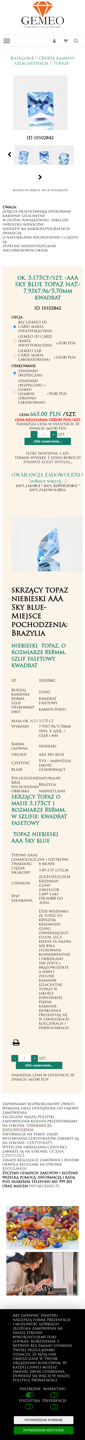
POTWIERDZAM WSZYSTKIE (43, 1430)
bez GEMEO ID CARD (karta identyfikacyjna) (35, 327)
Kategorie (22, 58)
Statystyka (29, 1401)
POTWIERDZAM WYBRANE (44, 1420)
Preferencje (54, 1401)
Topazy (61, 64)
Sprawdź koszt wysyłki (46, 462)
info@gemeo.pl (44, 1186)
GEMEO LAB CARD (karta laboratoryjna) (34, 355)
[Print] (16, 1042)
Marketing (54, 1389)
